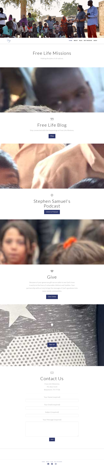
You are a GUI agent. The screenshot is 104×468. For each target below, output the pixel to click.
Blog (52, 136)
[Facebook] (48, 464)
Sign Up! (52, 344)
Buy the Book (58, 461)
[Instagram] (55, 464)
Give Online (52, 297)
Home (43, 461)
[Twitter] (52, 464)
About (48, 461)
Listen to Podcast (52, 212)
